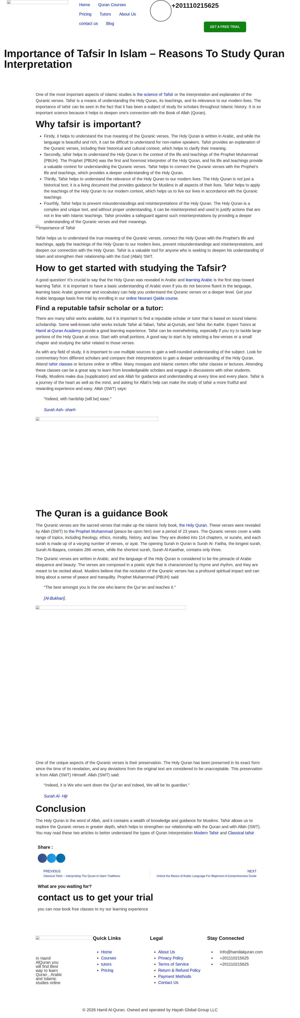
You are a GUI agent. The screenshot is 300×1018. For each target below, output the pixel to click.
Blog (110, 23)
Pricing (85, 14)
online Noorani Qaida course (152, 298)
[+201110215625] (161, 11)
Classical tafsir (241, 833)
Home (84, 4)
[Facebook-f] (41, 1000)
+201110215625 (195, 5)
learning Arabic (199, 280)
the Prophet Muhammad (91, 531)
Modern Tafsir (206, 833)
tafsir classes (60, 364)
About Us (127, 14)
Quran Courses (112, 4)
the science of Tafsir (155, 94)
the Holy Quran (193, 525)
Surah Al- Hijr (56, 796)
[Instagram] (52, 1000)
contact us (88, 23)
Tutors (105, 14)
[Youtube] (64, 1000)
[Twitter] (75, 1000)
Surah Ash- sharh (60, 410)
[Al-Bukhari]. (55, 598)
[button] (42, 858)
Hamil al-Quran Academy (58, 330)
